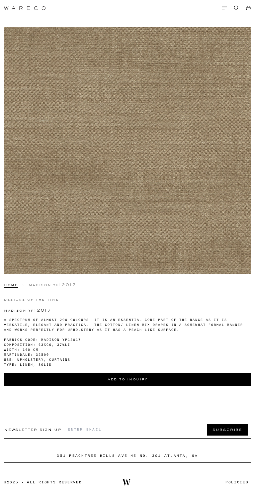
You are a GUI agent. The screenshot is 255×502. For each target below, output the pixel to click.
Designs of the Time (31, 299)
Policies (236, 482)
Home (11, 284)
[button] (236, 8)
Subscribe (227, 429)
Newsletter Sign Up (32, 429)
